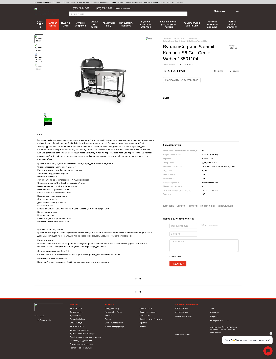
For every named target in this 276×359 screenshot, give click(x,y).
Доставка (56, 2)
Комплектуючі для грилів (192, 24)
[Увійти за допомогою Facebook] (220, 225)
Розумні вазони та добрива (212, 24)
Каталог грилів (52, 24)
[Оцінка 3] (196, 256)
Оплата (66, 2)
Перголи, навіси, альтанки (232, 24)
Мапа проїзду (215, 332)
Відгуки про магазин (134, 2)
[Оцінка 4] (200, 256)
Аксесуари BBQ (108, 24)
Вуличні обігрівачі (80, 24)
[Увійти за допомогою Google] (225, 225)
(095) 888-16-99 (81, 8)
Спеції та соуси (94, 24)
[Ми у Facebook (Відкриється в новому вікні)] (146, 8)
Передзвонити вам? (123, 8)
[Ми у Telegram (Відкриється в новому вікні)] (135, 8)
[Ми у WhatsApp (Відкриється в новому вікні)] (139, 8)
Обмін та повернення (80, 2)
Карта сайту (144, 316)
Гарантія (170, 2)
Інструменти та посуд (126, 24)
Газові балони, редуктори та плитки (168, 24)
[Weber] (150, 39)
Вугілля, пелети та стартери (145, 24)
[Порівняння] (195, 11)
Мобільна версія (44, 320)
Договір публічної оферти (154, 2)
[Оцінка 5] (205, 256)
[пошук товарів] (185, 14)
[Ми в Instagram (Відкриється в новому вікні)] (149, 8)
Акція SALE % (40, 24)
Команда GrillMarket (42, 2)
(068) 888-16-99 (104, 8)
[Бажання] (203, 11)
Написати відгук (186, 64)
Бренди (180, 2)
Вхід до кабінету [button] (112, 308)
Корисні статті (117, 2)
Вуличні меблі (65, 24)
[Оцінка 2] (191, 256)
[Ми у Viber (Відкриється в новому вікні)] (142, 8)
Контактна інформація (100, 2)
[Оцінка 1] (186, 256)
